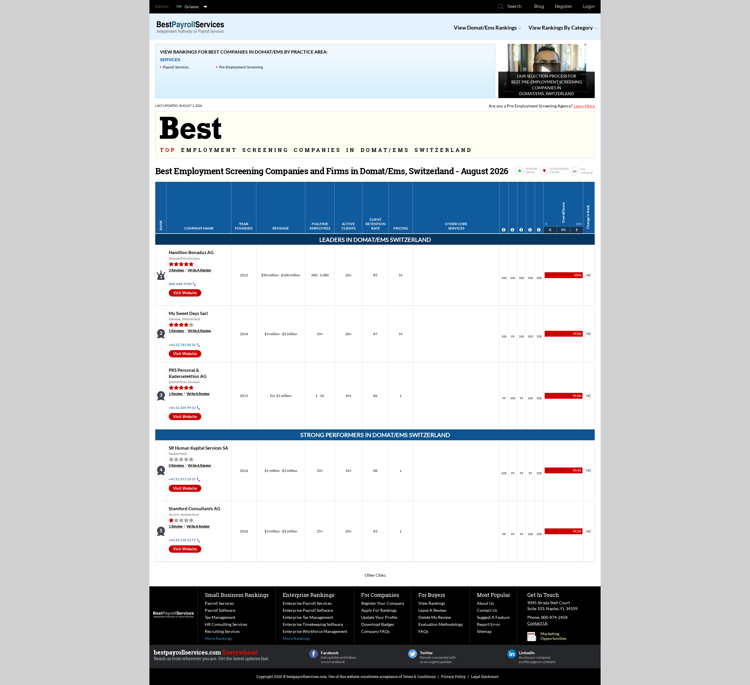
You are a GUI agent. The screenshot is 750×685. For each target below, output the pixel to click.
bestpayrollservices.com (307, 676)
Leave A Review (432, 610)
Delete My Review (434, 617)
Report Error (488, 624)
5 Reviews (176, 330)
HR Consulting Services (226, 624)
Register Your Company (382, 603)
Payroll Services (176, 67)
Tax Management (220, 617)
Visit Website (185, 292)
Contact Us (487, 610)
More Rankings (218, 638)
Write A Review (199, 270)
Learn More (584, 105)
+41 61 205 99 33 (182, 407)
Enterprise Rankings (308, 594)
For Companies (380, 594)
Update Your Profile (379, 617)
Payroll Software (220, 610)
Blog (539, 6)
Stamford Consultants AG (194, 508)
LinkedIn (511, 653)
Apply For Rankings (379, 610)
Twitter (412, 653)
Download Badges (377, 624)
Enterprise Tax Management (308, 617)
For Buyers (431, 594)
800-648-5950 (180, 284)
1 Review (176, 393)
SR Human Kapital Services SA (198, 448)
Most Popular (493, 594)
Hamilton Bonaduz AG (191, 252)
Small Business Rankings (237, 594)
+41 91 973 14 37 (182, 479)
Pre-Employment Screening (241, 67)
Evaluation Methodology (440, 624)
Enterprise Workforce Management (315, 631)
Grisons (192, 6)
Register (563, 6)
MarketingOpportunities (553, 636)
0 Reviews (176, 465)
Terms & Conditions (419, 676)
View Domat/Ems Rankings (485, 27)
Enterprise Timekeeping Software (313, 624)
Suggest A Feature (493, 617)
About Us (485, 603)
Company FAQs (375, 631)
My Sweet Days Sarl (188, 313)
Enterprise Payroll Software (308, 610)
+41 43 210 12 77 (182, 540)
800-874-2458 (554, 617)
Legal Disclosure (484, 676)
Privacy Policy (453, 676)
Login (589, 6)
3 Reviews (176, 270)
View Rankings (431, 603)
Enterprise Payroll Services (307, 603)
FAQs (423, 631)
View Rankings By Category (561, 27)
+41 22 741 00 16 (182, 344)
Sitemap (484, 631)
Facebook (313, 653)
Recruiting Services (222, 631)
